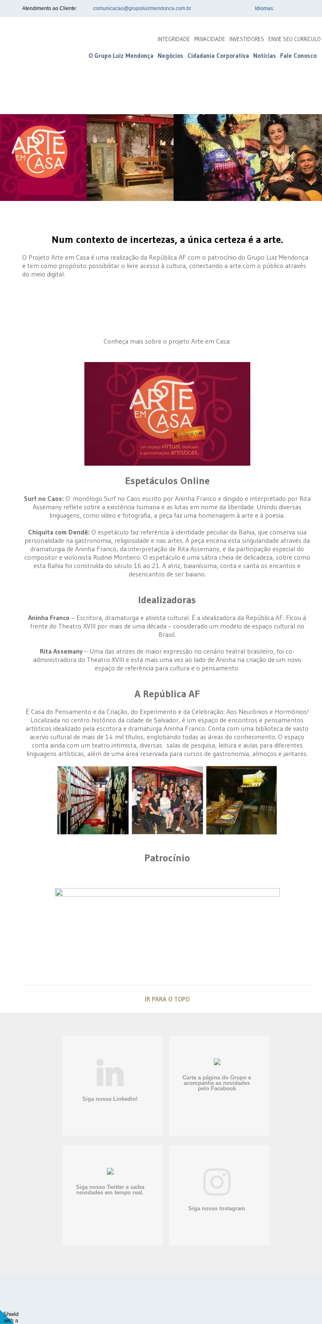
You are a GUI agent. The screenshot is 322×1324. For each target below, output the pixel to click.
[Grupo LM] (72, 1299)
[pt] (283, 8)
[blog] (37, 54)
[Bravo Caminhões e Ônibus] (172, 1303)
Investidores (246, 39)
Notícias (264, 55)
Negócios (170, 55)
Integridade (174, 39)
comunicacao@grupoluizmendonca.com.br (142, 8)
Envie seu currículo (294, 39)
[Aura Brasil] (215, 1302)
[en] (294, 8)
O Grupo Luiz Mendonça (120, 55)
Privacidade (209, 39)
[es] (305, 8)
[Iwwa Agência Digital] (290, 1303)
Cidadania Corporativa (218, 55)
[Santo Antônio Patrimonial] (132, 1302)
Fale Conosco (298, 55)
